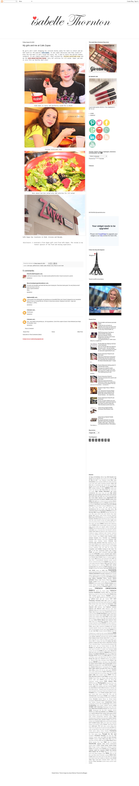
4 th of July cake (110, 478)
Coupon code (108, 550)
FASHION (112, 570)
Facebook (91, 566)
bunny (92, 521)
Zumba (90, 762)
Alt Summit (102, 486)
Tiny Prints (108, 735)
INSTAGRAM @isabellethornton (97, 212)
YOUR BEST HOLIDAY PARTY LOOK (104, 759)
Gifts (98, 597)
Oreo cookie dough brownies (95, 671)
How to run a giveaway (111, 624)
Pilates (100, 684)
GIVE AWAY (113, 598)
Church (96, 544)
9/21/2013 (29, 325)
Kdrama (109, 631)
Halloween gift (92, 608)
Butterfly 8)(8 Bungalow (33, 274)
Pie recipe (95, 684)
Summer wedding (112, 721)
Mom (102, 657)
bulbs (112, 520)
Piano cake (113, 683)
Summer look (113, 719)
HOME (92, 113)
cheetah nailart (113, 534)
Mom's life (106, 657)
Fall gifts (91, 568)
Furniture (94, 595)
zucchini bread (105, 761)
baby (90, 501)
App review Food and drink (102, 493)
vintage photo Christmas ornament (108, 746)
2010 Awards (110, 477)
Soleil (96, 711)
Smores (114, 710)
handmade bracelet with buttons (109, 610)
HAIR (115, 603)
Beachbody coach (99, 504)
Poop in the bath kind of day (109, 689)
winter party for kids (103, 756)
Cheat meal (91, 534)
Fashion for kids (101, 571)
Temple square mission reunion (96, 730)
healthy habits (106, 615)
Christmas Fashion (102, 541)
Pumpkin (103, 692)
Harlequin (97, 611)
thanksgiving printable (94, 732)
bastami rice (101, 502)
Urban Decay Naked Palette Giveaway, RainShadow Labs (105, 408)
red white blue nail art (109, 697)
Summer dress (97, 719)
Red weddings (101, 697)
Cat (103, 528)
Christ (109, 537)
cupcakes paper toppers (110, 553)
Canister (97, 525)
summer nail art (92, 721)
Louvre (90, 650)
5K (94, 480)
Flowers (114, 579)
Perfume (101, 681)
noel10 (97, 668)
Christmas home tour (102, 542)
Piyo (90, 687)
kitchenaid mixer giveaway (107, 636)
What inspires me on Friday (96, 751)
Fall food (114, 566)
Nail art (92, 663)
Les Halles (112, 645)
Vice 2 (94, 745)
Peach (94, 678)
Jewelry (112, 629)
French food (106, 586)
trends (106, 738)
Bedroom (109, 505)
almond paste (96, 486)
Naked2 (114, 663)
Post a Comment (29, 328)
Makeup (107, 652)
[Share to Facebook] (54, 263)
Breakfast (96, 518)
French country (109, 583)
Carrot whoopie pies (97, 528)
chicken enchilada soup (72, 56)
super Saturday (112, 722)
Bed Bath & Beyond (101, 505)
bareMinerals (92, 502)
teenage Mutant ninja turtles (98, 729)
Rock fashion (102, 700)
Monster (103, 658)
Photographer (102, 683)
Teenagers (107, 729)
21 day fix (97, 478)
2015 (94, 478)
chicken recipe (103, 536)
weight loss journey (111, 750)
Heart (104, 616)
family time (104, 570)
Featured (107, 573)
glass (106, 600)
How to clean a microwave (100, 624)
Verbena (91, 745)
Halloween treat (92, 610)
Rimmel (96, 700)
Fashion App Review (93, 571)
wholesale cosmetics (104, 755)
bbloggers (111, 502)
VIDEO (98, 745)
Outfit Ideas (109, 671)
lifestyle (49, 265)
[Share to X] (53, 263)
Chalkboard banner (112, 531)
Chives (100, 537)
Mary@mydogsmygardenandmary (36, 283)
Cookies (100, 549)
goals (109, 600)
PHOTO (91, 683)
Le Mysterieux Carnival (111, 642)
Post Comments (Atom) (36, 334)
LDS (93, 641)
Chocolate (105, 537)
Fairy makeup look (100, 566)
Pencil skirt (113, 679)
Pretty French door (112, 690)
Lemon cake (96, 645)
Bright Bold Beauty (103, 518)
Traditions (96, 738)
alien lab (103, 485)
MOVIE (95, 662)
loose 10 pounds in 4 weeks (98, 649)
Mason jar (114, 654)
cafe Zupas (29, 265)
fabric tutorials (112, 564)
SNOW (90, 711)
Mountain (91, 662)
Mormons (93, 660)
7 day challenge (102, 480)
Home (53, 332)
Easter (106, 561)
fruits (96, 594)
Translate (101, 158)
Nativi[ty (97, 665)
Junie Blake (96, 631)
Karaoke (101, 631)
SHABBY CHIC (93, 707)
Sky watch (104, 710)
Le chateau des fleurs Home (98, 642)
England (114, 563)
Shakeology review (107, 706)
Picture (90, 684)
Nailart (110, 663)
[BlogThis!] (51, 263)
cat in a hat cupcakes (108, 528)
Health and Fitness (102, 613)
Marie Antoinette (100, 654)
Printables (91, 692)
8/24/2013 (29, 305)
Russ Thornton (96, 703)
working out (102, 758)
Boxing (99, 517)
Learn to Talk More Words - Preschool (97, 644)
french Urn (98, 590)
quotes (104, 694)
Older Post (80, 332)
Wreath (114, 758)
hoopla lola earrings (97, 623)
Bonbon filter (92, 515)
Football (94, 581)
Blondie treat (109, 512)
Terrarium (107, 730)
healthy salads (43, 265)
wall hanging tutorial (97, 748)
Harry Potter (102, 611)
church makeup (102, 544)
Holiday (95, 619)
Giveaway (92, 600)
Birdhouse (104, 510)
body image (113, 513)
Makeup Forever (112, 652)
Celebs (90, 531)
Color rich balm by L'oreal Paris (107, 547)
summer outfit (99, 721)
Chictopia (96, 537)
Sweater (105, 724)
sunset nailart (106, 722)
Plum (90, 689)
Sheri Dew (114, 706)
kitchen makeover (96, 636)
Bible (109, 509)
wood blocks (91, 758)
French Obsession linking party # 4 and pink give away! (107, 365)
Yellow (90, 759)
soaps (93, 711)
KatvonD (105, 631)
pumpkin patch (108, 692)
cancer (90, 525)
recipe (105, 695)
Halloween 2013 (93, 607)
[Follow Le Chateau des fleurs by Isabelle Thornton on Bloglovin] (96, 274)
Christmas (113, 537)
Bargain (97, 502)
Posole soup (99, 690)
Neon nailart (101, 665)
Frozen (93, 594)
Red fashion (94, 697)
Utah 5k (110, 742)
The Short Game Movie (95, 734)
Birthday (109, 510)
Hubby (90, 626)
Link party (98, 647)
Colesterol (96, 547)
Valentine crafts (101, 743)
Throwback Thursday (100, 735)
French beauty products (99, 583)
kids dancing (105, 634)
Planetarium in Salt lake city (110, 687)
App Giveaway (95, 489)
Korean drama (103, 638)
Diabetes (114, 557)
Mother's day (113, 660)
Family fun (98, 570)
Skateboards (96, 710)
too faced (103, 737)
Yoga (93, 759)
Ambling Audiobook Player (98, 488)
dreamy (114, 560)
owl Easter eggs (105, 673)
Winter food (95, 756)
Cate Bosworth (108, 529)
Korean (97, 638)
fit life (107, 576)
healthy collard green (111, 613)
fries (109, 592)
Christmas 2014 (93, 539)
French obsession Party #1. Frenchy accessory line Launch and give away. (107, 378)
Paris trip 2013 (93, 676)
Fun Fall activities (106, 594)
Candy (94, 525)
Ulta (100, 740)
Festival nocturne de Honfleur (99, 575)
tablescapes (94, 726)
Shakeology (100, 706)
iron (111, 626)
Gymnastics (110, 603)
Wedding (104, 748)
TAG (99, 726)
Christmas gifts (92, 542)
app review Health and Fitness (100, 494)
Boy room (104, 517)
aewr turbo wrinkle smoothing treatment (101, 483)
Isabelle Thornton (97, 627)
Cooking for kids (106, 549)
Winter (111, 755)
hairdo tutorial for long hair (102, 605)
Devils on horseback (107, 557)
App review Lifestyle (111, 494)
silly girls (105, 708)
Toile (115, 735)
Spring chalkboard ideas (97, 713)
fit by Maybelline (102, 576)
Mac (104, 650)
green (114, 602)
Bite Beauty (113, 510)
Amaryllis (107, 486)
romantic (94, 702)
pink (94, 686)
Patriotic (91, 678)
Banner (114, 501)
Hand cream (99, 610)
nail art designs (98, 663)
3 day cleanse (103, 478)
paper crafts (92, 674)
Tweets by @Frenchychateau (96, 279)
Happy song (92, 611)
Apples (104, 497)
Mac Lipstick (107, 650)
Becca (95, 505)
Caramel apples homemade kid (108, 526)
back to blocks (100, 501)
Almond (90, 486)
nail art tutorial (106, 663)
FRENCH (91, 583)
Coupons (114, 550)
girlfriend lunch (36, 265)
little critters (103, 647)
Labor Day (94, 639)
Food (90, 581)
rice (107, 699)
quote (100, 694)
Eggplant (102, 563)
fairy (95, 566)
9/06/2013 (29, 314)
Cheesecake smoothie (104, 534)
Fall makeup (100, 568)
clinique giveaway (105, 545)
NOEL (114, 666)
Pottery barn (105, 690)
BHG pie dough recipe (102, 509)
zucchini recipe (112, 761)
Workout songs (109, 758)
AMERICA (107, 488)
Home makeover (109, 619)
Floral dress (109, 579)
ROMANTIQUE (108, 702)
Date (97, 555)
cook (96, 549)
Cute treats (91, 555)
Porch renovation (92, 690)
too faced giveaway (111, 737)
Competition (91, 549)
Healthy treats (99, 616)
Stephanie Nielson (108, 716)
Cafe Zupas (45, 52)
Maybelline (91, 655)
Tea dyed (103, 727)
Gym (106, 603)
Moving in (100, 662)
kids (114, 633)
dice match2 (91, 558)
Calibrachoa (113, 523)
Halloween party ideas (111, 608)
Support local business (94, 724)
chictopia (91, 537)
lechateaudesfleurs (110, 644)
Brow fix (109, 518)
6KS (96, 480)
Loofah (107, 647)
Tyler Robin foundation (94, 740)
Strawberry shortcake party (102, 718)
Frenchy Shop (104, 592)
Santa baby (106, 703)
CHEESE (97, 534)
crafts (115, 552)
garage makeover (101, 595)
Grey (90, 603)
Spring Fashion (112, 713)
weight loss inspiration (99, 750)
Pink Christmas (99, 686)
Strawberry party (92, 718)
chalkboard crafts (103, 531)
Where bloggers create (100, 753)
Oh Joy (103, 670)
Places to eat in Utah (59, 265)
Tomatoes (91, 737)
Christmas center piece (102, 539)
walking (90, 748)
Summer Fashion (106, 719)
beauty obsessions (108, 504)
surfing (101, 724)
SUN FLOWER (92, 722)
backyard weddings (108, 501)
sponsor (103, 711)
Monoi (99, 658)
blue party (103, 513)
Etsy (90, 564)
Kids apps (99, 634)
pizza (92, 687)
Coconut (91, 547)
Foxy (109, 581)
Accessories (92, 481)
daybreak (110, 555)
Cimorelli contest (109, 544)
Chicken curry (96, 536)
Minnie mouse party (95, 657)
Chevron (91, 536)
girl (89, 598)
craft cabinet (95, 552)
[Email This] (49, 263)
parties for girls (100, 676)
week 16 (109, 748)
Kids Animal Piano (93, 634)
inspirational (102, 626)
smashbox (110, 710)
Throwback (91, 735)
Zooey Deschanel (97, 761)
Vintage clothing (108, 745)
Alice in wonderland (96, 485)
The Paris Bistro (112, 732)
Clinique (99, 545)
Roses (114, 702)
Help (107, 616)
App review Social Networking (109, 496)
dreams (110, 560)
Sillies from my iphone (97, 708)
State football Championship (96, 716)
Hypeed (94, 626)
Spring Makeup (92, 714)
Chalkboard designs (93, 533)
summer (110, 718)
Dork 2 (93, 560)
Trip (110, 738)
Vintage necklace (96, 746)
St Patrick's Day (107, 714)
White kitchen (97, 755)
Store (115, 716)
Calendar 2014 (107, 523)
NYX (100, 670)
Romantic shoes (100, 702)
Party (106, 676)
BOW (96, 517)
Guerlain (93, 603)
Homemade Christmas (103, 621)
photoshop (108, 683)
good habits (113, 600)
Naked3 (90, 665)
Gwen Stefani (102, 603)
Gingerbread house (103, 597)
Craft (90, 552)
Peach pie (99, 678)
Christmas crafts (112, 539)
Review (104, 699)
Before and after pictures (105, 507)
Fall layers (95, 568)
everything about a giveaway (98, 564)
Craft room (110, 552)
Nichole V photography (104, 666)
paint (115, 673)
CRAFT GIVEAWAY (103, 552)
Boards (108, 513)
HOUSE (104, 623)
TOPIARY (91, 738)
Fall (105, 566)
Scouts (114, 703)
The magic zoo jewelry (104, 732)
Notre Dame (108, 668)
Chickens (110, 536)
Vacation (114, 742)
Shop (90, 708)
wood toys (97, 758)
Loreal (114, 649)
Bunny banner (97, 521)
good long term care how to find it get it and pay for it (101, 602)
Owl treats (111, 673)
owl (101, 673)
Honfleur (111, 621)
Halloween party (101, 608)
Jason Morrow (72, 773)
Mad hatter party (95, 652)
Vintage (102, 745)
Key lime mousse (103, 633)
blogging (98, 512)
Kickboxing (110, 633)
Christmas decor (93, 541)
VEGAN (107, 743)
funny (111, 594)
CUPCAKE (97, 553)
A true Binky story (111, 480)
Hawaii (95, 613)
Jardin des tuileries (112, 627)
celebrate (114, 529)
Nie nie (110, 666)
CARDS (91, 528)
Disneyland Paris (108, 558)
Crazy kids (91, 553)
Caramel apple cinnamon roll (106, 525)
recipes (109, 695)
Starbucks (114, 714)
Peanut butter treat (94, 679)
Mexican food (101, 655)
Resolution (95, 699)
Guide (97, 603)
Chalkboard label (102, 533)
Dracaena (106, 560)
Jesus (107, 629)
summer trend (105, 721)
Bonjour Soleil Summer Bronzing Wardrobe (106, 515)
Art (100, 499)
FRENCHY (113, 590)
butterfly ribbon (112, 521)
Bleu (95, 512)
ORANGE (114, 670)
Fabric (107, 565)
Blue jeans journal (96, 513)
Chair (93, 531)
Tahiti (102, 726)
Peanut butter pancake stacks (109, 678)
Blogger (85, 773)
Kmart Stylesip (92, 638)
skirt (100, 710)
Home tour (94, 621)
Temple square (113, 729)
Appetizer (101, 497)
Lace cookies (100, 639)
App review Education (102, 491)
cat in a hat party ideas (99, 529)
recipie (112, 695)
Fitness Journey (107, 578)
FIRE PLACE (95, 576)
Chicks (114, 536)
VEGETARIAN (113, 743)
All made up (109, 485)
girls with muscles (104, 598)
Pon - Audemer (99, 689)
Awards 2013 (113, 499)
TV (115, 738)
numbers (97, 670)
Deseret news (94, 557)
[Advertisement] (55, 37)
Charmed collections (111, 533)
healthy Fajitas (99, 615)
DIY (113, 558)
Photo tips (95, 683)
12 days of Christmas (94, 477)
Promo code (97, 692)
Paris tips (114, 674)
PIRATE (114, 686)
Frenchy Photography (94, 592)
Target (90, 727)
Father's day (108, 571)
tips (112, 735)
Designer (100, 557)
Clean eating (94, 545)
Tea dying (107, 727)
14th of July (103, 477)
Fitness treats (98, 579)
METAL (95, 655)
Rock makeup (108, 700)
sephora (110, 705)
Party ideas (110, 676)
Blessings (91, 512)
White (107, 753)
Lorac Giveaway (109, 649)
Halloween (113, 605)
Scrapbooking (92, 705)
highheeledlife (30, 297)
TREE (103, 738)
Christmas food (112, 541)
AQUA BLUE (110, 497)
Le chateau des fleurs (100, 641)
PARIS (109, 674)
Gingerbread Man (112, 597)
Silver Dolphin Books (111, 708)
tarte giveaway (97, 727)
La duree (113, 638)
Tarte (93, 727)
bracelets (108, 517)
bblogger (106, 502)
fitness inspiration (97, 578)
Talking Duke (113, 726)
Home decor (101, 620)
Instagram (107, 626)
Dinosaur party (100, 558)
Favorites (102, 573)
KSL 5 (108, 638)
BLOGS (103, 512)
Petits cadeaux (108, 681)
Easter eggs (111, 561)
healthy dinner (92, 615)
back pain (94, 501)
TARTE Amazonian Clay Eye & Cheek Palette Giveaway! (106, 333)
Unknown (29, 310)
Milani (105, 655)
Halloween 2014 (101, 607)
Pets (115, 681)
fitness (111, 576)
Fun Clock (100, 594)
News (97, 666)
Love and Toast (95, 650)
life (115, 645)
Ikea (98, 626)
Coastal (114, 545)
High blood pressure (107, 618)
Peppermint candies (93, 681)
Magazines (101, 652)
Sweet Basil (110, 724)
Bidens (112, 509)
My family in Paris (107, 662)
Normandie (101, 668)
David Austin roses (103, 555)
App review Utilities (93, 497)
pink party (105, 686)
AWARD (108, 499)
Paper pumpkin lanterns (101, 674)
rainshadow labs (92, 695)
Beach (93, 504)
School (111, 703)
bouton (93, 517)
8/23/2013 (29, 278)
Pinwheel (110, 686)
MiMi (108, 655)
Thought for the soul (109, 734)
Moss (97, 660)
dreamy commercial (93, 561)
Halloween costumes (111, 607)
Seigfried (106, 705)
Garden (108, 595)
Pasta (115, 676)
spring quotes (99, 714)
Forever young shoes (102, 581)
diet (96, 558)
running (90, 703)
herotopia (111, 616)
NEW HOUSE (108, 665)
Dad (95, 555)
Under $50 (103, 740)
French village (105, 590)
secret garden (100, 705)
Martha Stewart (108, 654)
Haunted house (108, 611)
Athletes (103, 499)
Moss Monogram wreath (103, 660)
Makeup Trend (92, 654)
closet (111, 545)
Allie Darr (114, 485)
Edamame (97, 563)
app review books (103, 489)
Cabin (92, 523)
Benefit (114, 507)
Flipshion (104, 579)
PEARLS (102, 679)
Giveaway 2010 (100, 600)
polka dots (93, 689)
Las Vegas (105, 639)
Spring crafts (106, 713)
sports (107, 711)
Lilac (94, 647)
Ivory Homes (104, 627)
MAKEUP (92, 115)
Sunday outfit (99, 722)
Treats (100, 738)
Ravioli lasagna (100, 695)
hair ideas (91, 605)
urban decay (109, 740)
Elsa (111, 563)
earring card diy (101, 561)
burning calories (104, 521)
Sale (101, 703)
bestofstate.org (92, 509)
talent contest (107, 726)
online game (108, 670)
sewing (114, 705)
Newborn (93, 666)
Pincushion (105, 684)
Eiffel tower (107, 563)
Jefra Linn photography (94, 629)
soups (99, 711)
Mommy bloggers (112, 657)
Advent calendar (99, 481)
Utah (105, 742)
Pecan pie (107, 679)
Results (100, 699)
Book (90, 517)
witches (114, 756)
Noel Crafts (92, 668)
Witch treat (110, 756)
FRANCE (113, 581)
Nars (94, 665)
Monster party (108, 658)
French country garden (107, 584)
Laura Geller (110, 639)
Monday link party (93, 658)
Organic (104, 671)
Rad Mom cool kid (111, 694)
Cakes (102, 523)
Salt (103, 703)
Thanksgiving (112, 730)
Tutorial (113, 738)
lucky (52, 265)
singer (90, 710)
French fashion (99, 586)
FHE (91, 576)
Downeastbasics (99, 560)
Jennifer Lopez (103, 629)
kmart (114, 636)
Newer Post (26, 332)
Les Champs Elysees (104, 645)
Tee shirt (112, 727)
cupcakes (102, 553)
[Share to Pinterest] (56, 263)
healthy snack (92, 616)
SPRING (111, 711)
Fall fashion (109, 566)
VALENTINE (92, 743)
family (93, 570)
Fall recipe (106, 568)
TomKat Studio (97, 737)
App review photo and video (95, 496)
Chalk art (97, 531)
